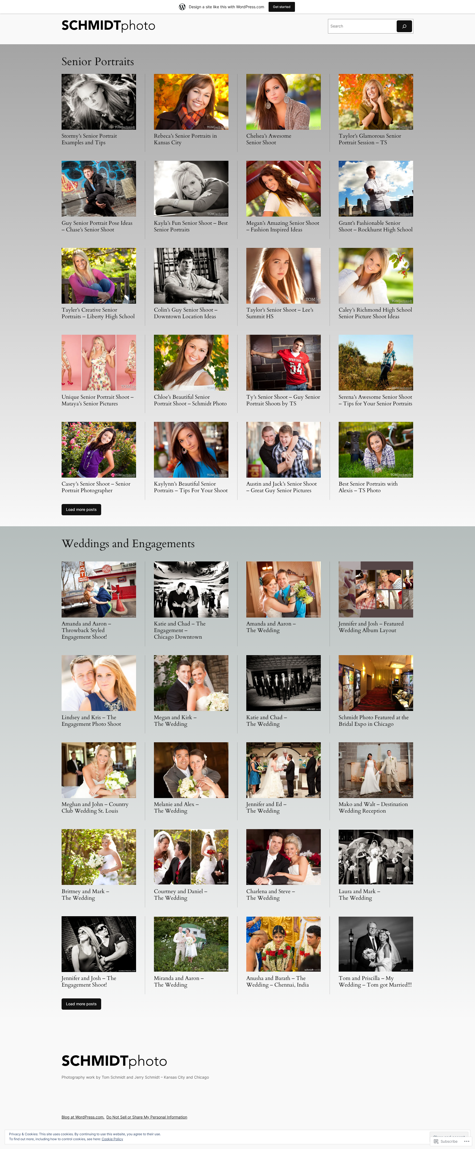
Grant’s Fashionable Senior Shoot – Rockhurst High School (376, 226)
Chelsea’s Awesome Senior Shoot (268, 139)
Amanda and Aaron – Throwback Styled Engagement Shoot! (86, 630)
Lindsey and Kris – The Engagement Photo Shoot (91, 721)
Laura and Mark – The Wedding (359, 895)
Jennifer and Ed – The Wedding (266, 808)
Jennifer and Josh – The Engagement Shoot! (89, 981)
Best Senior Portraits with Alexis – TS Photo (368, 487)
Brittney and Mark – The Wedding (85, 895)
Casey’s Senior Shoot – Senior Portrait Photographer (96, 487)
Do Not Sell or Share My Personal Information (146, 1117)
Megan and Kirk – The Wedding (175, 721)
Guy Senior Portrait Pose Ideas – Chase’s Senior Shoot (97, 226)
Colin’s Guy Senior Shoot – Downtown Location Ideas (185, 313)
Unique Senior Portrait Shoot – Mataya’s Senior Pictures (98, 400)
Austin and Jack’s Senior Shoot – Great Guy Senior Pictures (281, 487)
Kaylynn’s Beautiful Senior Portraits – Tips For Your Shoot (191, 487)
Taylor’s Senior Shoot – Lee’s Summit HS (279, 313)
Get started (282, 7)
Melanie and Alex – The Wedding (176, 808)
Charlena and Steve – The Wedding (270, 895)
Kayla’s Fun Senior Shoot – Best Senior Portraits (191, 226)
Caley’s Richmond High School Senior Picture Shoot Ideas (375, 313)
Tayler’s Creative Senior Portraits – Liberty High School (98, 313)
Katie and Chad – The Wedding (266, 721)
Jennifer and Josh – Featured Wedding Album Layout (371, 627)
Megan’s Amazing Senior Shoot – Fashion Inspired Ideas (282, 226)
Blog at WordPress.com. (83, 1117)
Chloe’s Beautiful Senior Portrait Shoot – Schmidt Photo (190, 400)
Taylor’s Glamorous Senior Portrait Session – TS (370, 139)
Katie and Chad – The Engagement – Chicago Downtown (180, 630)
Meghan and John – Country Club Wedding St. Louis (95, 808)
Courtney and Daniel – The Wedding (180, 895)
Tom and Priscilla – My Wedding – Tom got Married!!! (375, 981)
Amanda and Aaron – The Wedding (271, 627)
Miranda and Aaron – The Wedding (179, 981)
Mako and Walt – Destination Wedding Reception (373, 808)
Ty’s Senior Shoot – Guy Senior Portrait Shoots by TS (283, 400)
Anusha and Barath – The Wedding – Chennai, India (277, 981)
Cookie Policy (112, 1139)
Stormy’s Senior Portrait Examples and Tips (89, 139)
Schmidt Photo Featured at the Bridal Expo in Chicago (374, 721)
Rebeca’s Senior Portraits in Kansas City (185, 139)
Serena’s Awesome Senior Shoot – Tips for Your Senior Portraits (375, 400)
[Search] (404, 26)
